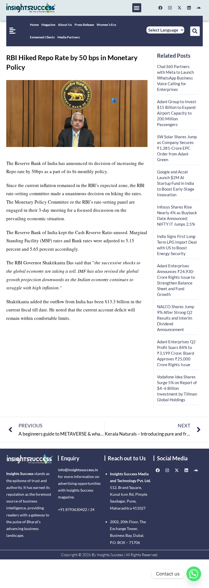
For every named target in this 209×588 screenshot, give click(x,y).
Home (34, 25)
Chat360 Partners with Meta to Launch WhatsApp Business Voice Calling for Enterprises (175, 78)
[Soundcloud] (199, 8)
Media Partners (68, 37)
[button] (136, 7)
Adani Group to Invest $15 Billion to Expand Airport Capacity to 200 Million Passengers (176, 113)
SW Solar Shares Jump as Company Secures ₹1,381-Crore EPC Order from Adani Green (177, 148)
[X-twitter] (180, 8)
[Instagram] (170, 8)
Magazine (48, 25)
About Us (65, 25)
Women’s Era (106, 25)
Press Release (84, 25)
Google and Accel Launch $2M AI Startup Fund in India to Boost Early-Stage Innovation (175, 183)
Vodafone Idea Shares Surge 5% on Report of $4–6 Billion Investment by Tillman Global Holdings (177, 388)
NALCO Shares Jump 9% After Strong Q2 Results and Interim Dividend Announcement (175, 318)
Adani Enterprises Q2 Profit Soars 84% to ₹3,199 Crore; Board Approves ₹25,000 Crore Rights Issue (176, 353)
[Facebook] (160, 8)
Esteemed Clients (42, 37)
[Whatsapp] (193, 573)
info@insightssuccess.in (78, 469)
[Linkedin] (189, 8)
